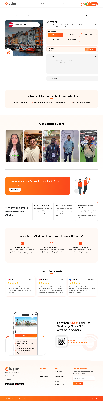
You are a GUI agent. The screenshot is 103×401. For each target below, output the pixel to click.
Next (97, 145)
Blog (41, 379)
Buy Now (90, 49)
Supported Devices (59, 376)
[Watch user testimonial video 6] (14, 146)
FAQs (56, 379)
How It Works (58, 374)
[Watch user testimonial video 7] (33, 146)
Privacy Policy (58, 386)
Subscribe (78, 383)
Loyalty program (44, 376)
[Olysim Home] (12, 370)
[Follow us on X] (96, 398)
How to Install (56, 3)
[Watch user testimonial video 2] (88, 146)
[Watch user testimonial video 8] (51, 146)
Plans (36, 3)
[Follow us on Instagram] (92, 398)
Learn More (14, 189)
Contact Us (57, 381)
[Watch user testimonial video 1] (70, 146)
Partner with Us (45, 3)
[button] (55, 35)
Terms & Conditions (59, 384)
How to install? (58, 371)
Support (65, 3)
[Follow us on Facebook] (94, 398)
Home (30, 3)
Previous (4, 145)
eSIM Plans (11, 8)
